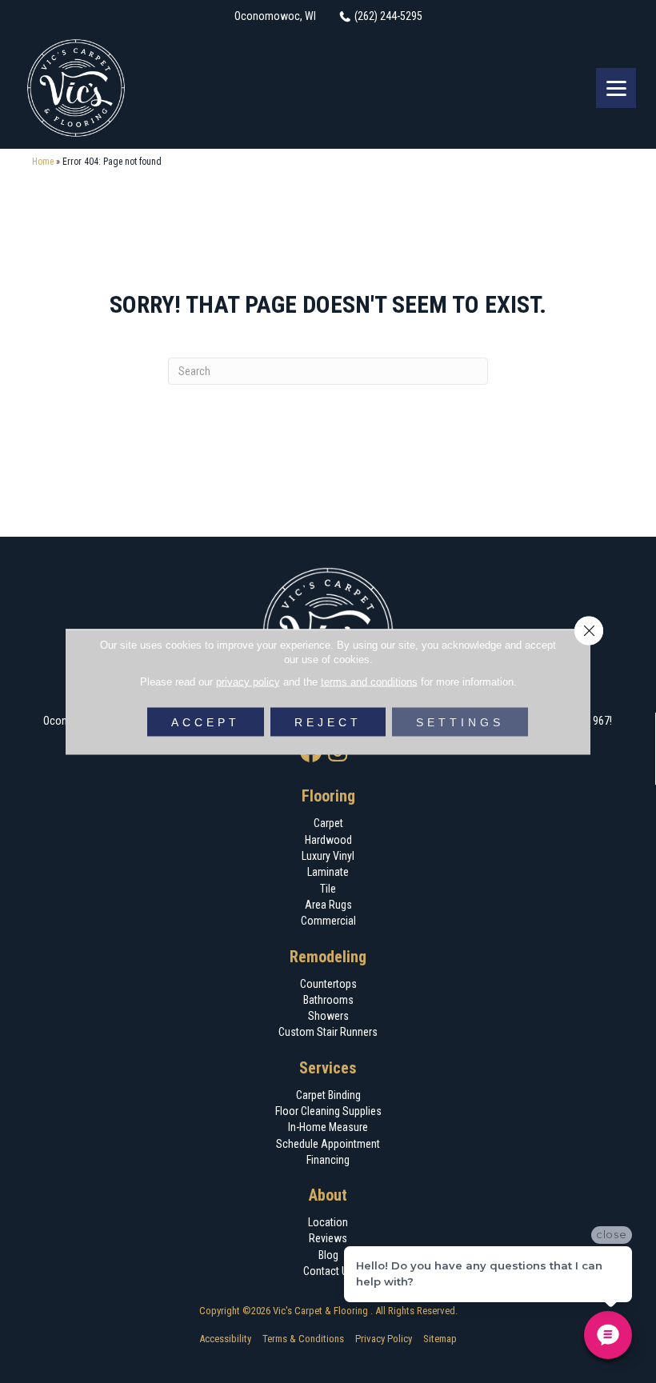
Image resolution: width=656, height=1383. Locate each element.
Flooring (328, 795)
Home (43, 161)
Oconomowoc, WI (275, 16)
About (328, 1195)
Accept (205, 721)
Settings (460, 721)
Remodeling (328, 956)
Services (328, 1067)
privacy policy (248, 681)
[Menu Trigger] (616, 88)
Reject (328, 721)
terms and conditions (369, 681)
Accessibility (225, 1339)
